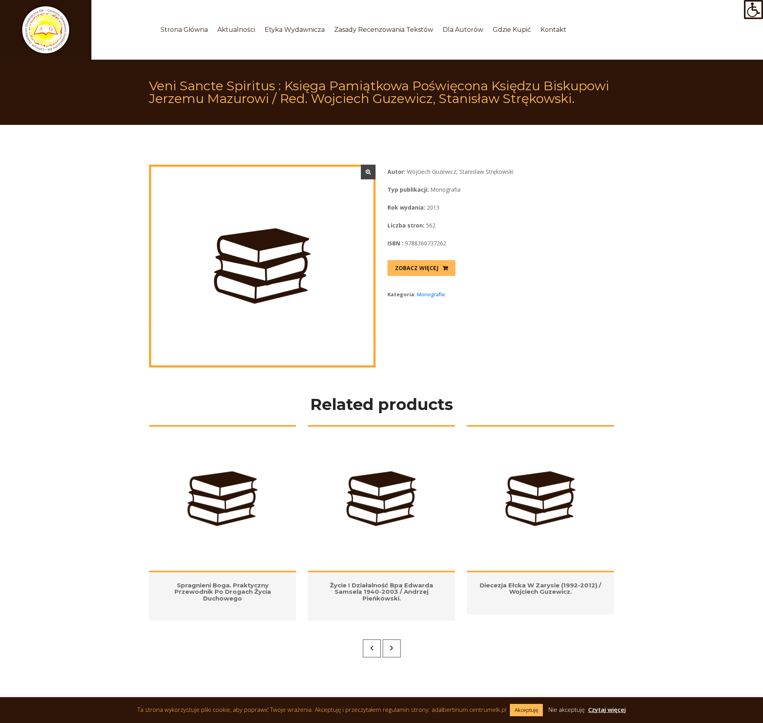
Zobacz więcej (416, 268)
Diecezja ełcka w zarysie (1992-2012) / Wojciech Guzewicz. (540, 588)
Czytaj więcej (607, 709)
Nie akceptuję (566, 709)
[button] (368, 172)
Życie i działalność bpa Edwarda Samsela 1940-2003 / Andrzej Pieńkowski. (381, 591)
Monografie (431, 294)
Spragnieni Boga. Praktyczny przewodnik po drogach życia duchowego (222, 591)
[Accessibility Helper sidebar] (753, 9)
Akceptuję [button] (526, 709)
